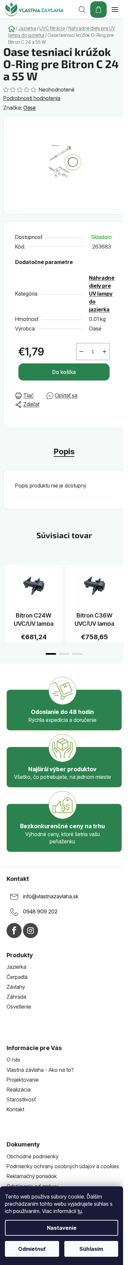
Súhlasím (91, 1249)
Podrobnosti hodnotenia (31, 98)
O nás (13, 1059)
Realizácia (19, 1089)
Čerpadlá (17, 977)
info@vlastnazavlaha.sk (50, 896)
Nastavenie (61, 1228)
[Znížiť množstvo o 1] (81, 351)
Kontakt (15, 1109)
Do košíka (64, 372)
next (121, 581)
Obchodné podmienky (32, 1156)
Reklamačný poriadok (32, 1176)
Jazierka (16, 966)
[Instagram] (30, 930)
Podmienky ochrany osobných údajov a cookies (63, 1166)
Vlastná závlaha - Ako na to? (40, 1070)
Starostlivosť (21, 1099)
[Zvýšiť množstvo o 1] (104, 351)
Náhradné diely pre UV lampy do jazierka (102, 294)
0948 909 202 (40, 911)
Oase (29, 107)
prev (7, 581)
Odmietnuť (32, 1249)
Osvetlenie (19, 1006)
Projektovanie (23, 1079)
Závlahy (16, 987)
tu (79, 1211)
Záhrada (16, 996)
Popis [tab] (64, 451)
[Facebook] (14, 930)
